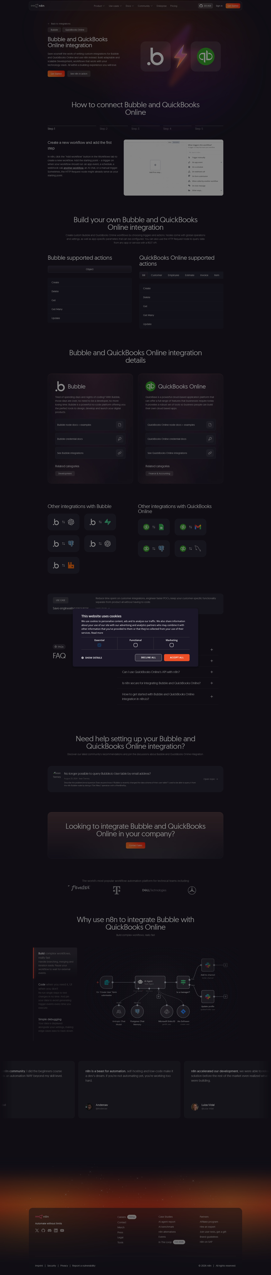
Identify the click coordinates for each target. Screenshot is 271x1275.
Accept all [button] (177, 657)
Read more (97, 632)
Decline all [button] (148, 657)
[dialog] (135, 637)
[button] (91, 657)
